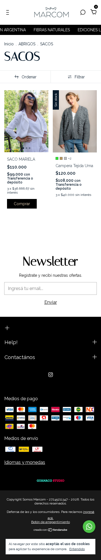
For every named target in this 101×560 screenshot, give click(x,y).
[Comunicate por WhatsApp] (89, 526)
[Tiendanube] (50, 530)
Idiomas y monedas (24, 462)
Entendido (77, 549)
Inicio (9, 44)
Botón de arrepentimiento (50, 522)
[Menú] (8, 12)
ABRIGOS (27, 44)
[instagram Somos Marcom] (50, 374)
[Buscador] (82, 12)
